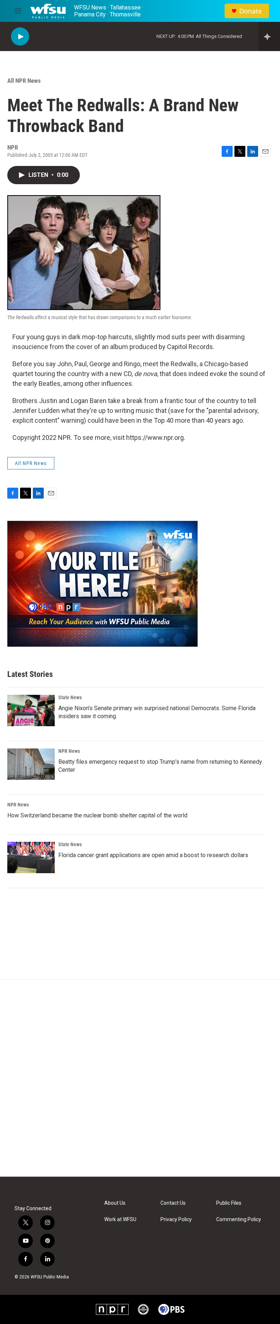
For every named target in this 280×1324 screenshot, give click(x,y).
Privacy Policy (176, 1219)
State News (70, 697)
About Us (114, 1203)
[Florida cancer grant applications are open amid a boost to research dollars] (31, 857)
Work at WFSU (120, 1219)
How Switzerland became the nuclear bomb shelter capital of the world (97, 815)
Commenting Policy (238, 1219)
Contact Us (173, 1203)
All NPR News (24, 80)
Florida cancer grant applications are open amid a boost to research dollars (153, 855)
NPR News (69, 751)
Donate (250, 11)
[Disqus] (140, 1078)
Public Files (228, 1203)
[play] (20, 36)
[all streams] (269, 36)
